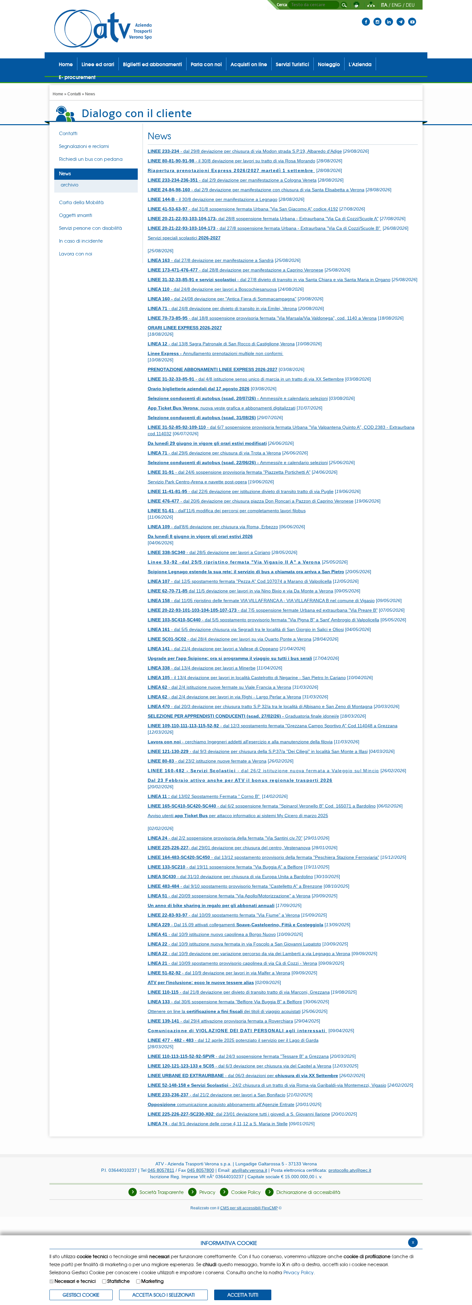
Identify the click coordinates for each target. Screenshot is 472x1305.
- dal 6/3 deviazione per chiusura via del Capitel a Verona (239, 1065)
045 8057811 (161, 1170)
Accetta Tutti (242, 1295)
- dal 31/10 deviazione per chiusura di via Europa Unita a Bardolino (230, 876)
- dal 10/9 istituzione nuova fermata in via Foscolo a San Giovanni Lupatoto (234, 943)
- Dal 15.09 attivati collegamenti (235, 924)
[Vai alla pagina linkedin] (389, 18)
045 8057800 (200, 1170)
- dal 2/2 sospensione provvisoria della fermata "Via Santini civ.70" (225, 838)
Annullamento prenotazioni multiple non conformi (216, 353)
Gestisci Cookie (81, 1295)
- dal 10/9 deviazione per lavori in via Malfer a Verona (219, 972)
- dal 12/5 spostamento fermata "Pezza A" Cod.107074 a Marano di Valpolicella (240, 581)
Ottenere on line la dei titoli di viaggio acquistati (224, 1011)
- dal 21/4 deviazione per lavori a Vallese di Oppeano (213, 648)
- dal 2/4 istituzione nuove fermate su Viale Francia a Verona (219, 687)
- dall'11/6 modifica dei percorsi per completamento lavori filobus (227, 510)
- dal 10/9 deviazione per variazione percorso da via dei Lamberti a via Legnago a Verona (249, 953)
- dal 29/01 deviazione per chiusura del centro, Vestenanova (229, 847)
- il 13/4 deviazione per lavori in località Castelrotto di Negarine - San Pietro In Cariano (247, 677)
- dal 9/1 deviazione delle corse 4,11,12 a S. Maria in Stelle (218, 1123)
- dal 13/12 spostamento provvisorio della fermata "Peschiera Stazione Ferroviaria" (263, 857)
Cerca (282, 5)
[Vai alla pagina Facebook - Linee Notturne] (366, 18)
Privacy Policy (299, 1272)
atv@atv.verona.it (249, 1170)
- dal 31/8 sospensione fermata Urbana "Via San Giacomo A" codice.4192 (243, 209)
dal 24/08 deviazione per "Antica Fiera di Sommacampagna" (222, 298)
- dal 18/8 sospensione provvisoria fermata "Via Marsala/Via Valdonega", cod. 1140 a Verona (262, 318)
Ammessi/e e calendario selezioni (238, 398)
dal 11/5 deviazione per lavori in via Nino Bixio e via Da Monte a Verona (240, 590)
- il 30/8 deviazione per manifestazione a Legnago (212, 199)
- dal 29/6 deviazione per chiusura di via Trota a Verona (214, 452)
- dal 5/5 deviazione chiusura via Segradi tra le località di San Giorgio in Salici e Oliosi (246, 629)
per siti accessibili (249, 1208)
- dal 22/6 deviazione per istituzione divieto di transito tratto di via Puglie (241, 491)
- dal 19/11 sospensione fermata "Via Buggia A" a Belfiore (225, 866)
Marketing (152, 1281)
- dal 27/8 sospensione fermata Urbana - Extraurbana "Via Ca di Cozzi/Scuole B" (264, 228)
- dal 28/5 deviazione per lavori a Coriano (209, 552)
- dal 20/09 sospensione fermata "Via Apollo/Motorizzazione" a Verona (229, 895)
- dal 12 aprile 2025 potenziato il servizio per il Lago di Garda (233, 1040)
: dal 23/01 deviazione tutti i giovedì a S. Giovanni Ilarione (239, 1114)
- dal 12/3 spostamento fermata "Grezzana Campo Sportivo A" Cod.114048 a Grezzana (273, 725)
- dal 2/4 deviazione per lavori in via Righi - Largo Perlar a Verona (224, 696)
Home (58, 94)
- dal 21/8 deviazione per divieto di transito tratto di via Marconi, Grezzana (239, 992)
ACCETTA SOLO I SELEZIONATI (163, 1295)
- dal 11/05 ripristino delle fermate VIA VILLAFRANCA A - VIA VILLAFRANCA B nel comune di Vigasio (261, 600)
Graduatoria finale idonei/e (243, 716)
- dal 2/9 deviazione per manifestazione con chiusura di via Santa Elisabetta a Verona (256, 189)
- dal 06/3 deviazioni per (243, 1075)
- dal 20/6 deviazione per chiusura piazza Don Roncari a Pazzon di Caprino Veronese (251, 501)
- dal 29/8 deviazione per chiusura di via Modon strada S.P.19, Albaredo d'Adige (245, 151)
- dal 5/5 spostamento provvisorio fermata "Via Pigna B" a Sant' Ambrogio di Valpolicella (263, 619)
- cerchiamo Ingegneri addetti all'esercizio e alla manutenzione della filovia (240, 741)
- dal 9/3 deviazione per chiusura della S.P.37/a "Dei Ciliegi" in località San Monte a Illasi (258, 751)
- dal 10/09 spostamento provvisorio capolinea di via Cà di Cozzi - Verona (232, 963)
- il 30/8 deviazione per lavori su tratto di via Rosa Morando (231, 160)
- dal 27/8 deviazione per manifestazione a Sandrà (211, 260)
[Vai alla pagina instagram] (377, 18)
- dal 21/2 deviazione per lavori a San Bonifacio (216, 1094)
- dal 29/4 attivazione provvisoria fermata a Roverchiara (220, 1021)
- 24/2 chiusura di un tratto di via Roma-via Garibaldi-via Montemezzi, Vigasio (267, 1085)
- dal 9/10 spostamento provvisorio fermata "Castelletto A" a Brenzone (235, 886)
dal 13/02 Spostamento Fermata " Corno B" (204, 796)
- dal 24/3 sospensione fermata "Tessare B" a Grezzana (238, 1056)
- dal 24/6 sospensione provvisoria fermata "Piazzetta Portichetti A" (229, 472)
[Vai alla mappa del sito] (371, 5)
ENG (396, 5)
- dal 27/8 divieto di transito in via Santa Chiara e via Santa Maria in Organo (269, 279)
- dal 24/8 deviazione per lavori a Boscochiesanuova (212, 289)
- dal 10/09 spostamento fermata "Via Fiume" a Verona (224, 915)
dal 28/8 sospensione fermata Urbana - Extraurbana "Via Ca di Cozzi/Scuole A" (263, 218)
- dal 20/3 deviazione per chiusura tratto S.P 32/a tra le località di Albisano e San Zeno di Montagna (260, 706)
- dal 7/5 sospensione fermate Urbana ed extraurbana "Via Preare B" (263, 610)
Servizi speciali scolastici (184, 237)
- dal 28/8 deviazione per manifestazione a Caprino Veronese (235, 269)
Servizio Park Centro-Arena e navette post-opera (197, 481)
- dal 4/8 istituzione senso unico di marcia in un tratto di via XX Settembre (246, 379)
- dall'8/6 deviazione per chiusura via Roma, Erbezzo (213, 526)
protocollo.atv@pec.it (349, 1170)
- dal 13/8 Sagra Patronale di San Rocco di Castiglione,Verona (221, 343)
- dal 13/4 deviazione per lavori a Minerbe (202, 667)
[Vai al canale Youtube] (412, 18)
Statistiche (118, 1281)
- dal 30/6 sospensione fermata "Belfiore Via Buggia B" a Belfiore (225, 1001)
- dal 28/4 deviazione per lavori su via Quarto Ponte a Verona (229, 639)
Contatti (74, 94)
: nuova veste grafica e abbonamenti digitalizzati (221, 408)
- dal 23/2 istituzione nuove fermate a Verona (207, 761)
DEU (410, 5)
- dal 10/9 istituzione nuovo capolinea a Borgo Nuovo (212, 934)
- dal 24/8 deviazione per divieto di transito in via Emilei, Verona (222, 308)
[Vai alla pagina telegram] (401, 18)
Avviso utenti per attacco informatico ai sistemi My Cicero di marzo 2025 (238, 815)
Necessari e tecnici (75, 1281)
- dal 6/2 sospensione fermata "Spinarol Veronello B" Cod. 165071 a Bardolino (262, 805)
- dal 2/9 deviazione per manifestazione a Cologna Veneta (232, 180)
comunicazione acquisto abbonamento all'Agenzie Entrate (221, 1104)
